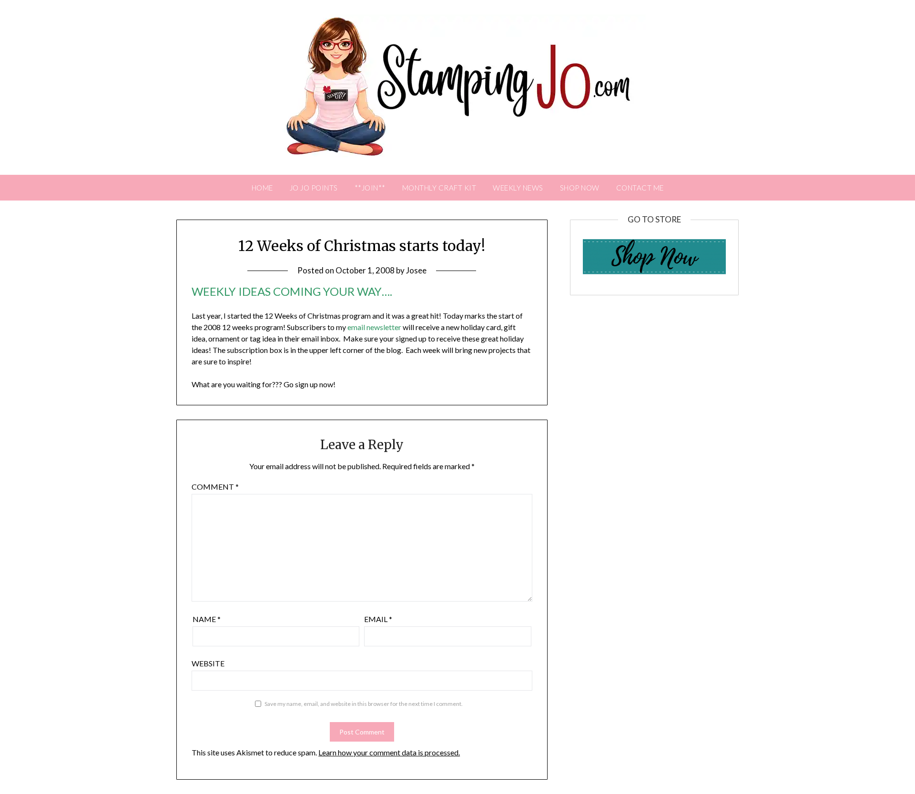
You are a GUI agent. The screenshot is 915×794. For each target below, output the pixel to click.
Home (262, 187)
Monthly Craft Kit (439, 187)
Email (378, 618)
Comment (215, 486)
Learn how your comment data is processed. (389, 752)
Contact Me (640, 187)
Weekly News (518, 187)
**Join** (370, 187)
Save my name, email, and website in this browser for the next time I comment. (363, 703)
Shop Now (580, 187)
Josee (416, 270)
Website (208, 663)
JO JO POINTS (314, 187)
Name (207, 618)
